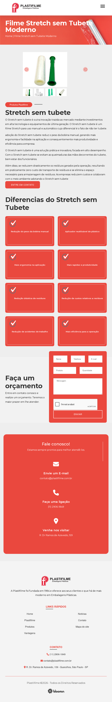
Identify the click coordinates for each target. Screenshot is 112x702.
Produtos (29, 626)
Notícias (82, 613)
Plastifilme (29, 620)
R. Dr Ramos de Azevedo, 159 (56, 535)
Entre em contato (22, 184)
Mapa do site (82, 626)
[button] (102, 6)
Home (8, 36)
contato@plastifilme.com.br (56, 478)
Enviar (78, 414)
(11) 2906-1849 (56, 506)
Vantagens (29, 633)
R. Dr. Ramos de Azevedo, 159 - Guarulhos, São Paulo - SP (57, 667)
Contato (82, 620)
